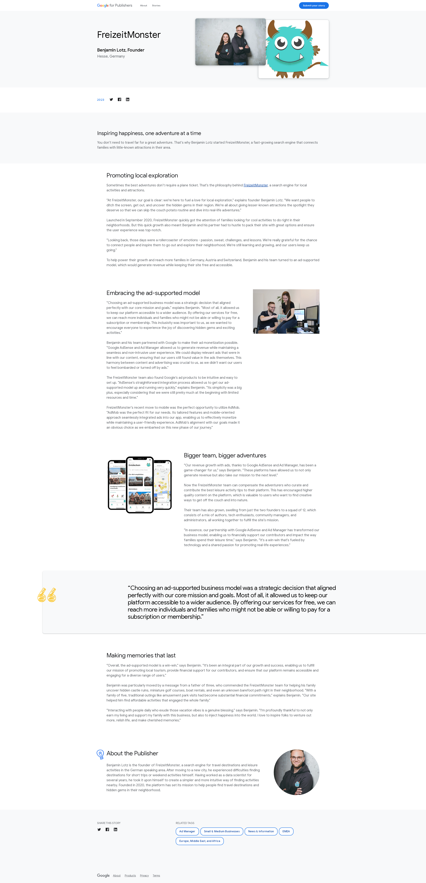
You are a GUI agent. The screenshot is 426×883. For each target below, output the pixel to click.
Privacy (144, 875)
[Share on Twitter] (111, 100)
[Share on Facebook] (119, 100)
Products (130, 875)
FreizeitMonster (256, 185)
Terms (156, 875)
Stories (156, 5)
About (143, 5)
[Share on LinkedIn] (128, 100)
